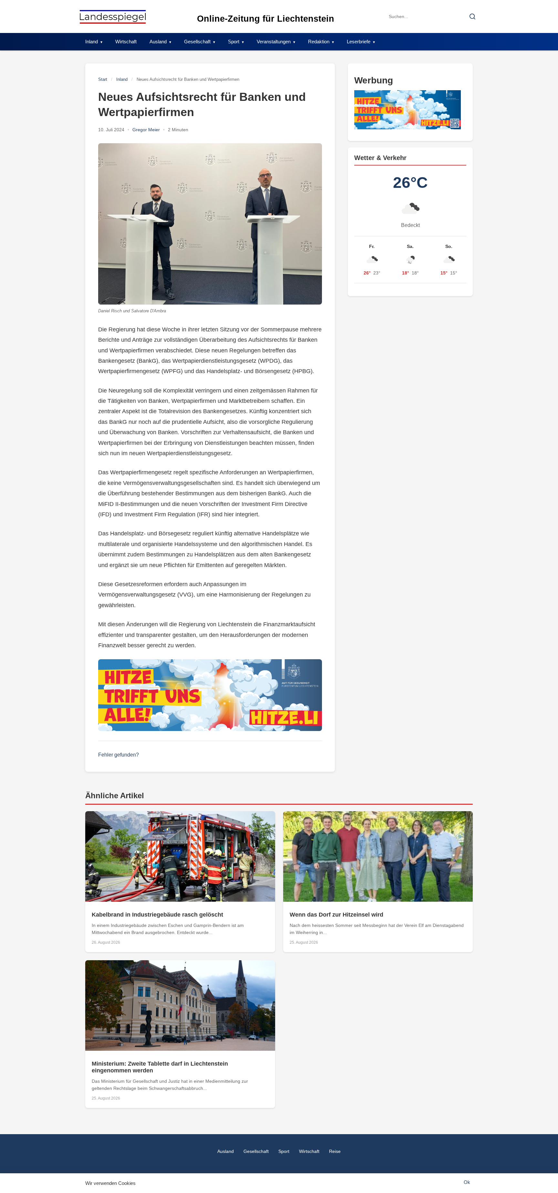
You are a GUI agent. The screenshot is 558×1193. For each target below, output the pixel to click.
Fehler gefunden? (118, 755)
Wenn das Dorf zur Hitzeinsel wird (336, 914)
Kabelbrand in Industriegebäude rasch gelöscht (157, 914)
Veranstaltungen (274, 41)
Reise (335, 1151)
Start (102, 79)
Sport (233, 41)
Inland (91, 41)
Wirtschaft (126, 41)
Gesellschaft (197, 41)
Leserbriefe (358, 41)
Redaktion (318, 41)
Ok (467, 1182)
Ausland (158, 41)
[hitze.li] (210, 695)
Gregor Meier (146, 129)
